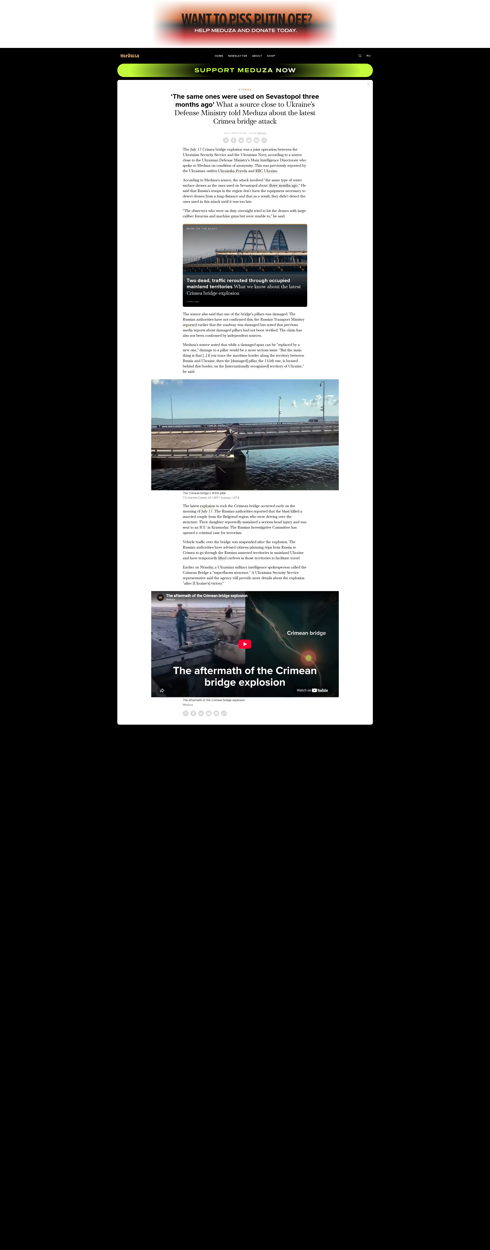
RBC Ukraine (266, 171)
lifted (222, 558)
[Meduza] (129, 55)
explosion (207, 506)
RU (369, 55)
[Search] (360, 56)
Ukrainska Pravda (232, 171)
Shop (271, 55)
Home (219, 55)
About (257, 55)
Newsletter (237, 55)
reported (190, 325)
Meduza (262, 133)
